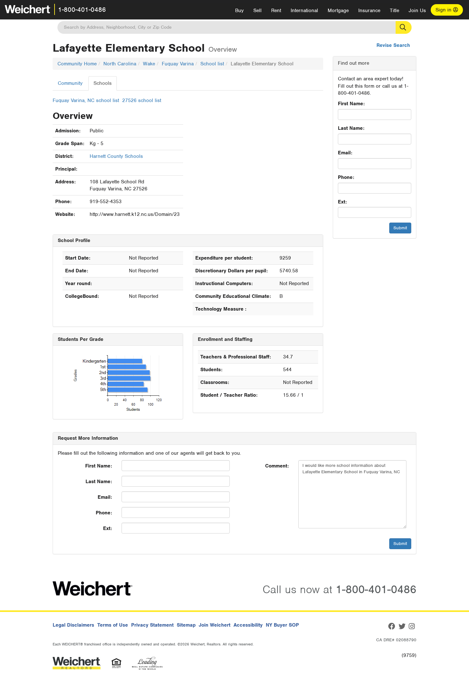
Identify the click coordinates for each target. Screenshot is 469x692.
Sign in (444, 10)
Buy (239, 10)
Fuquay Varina (178, 64)
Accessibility (248, 625)
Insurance (369, 10)
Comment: (277, 466)
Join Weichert (214, 625)
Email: (345, 153)
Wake (149, 64)
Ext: (342, 202)
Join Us (417, 10)
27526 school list (141, 100)
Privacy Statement (152, 625)
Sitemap (186, 625)
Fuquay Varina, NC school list (86, 100)
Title (394, 10)
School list (212, 64)
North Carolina (119, 64)
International (304, 10)
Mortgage (338, 10)
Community (70, 83)
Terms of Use (112, 625)
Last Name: (351, 128)
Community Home (77, 64)
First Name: (351, 103)
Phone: (346, 177)
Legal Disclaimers (73, 625)
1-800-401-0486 (82, 9)
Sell (257, 10)
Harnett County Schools (116, 156)
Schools (102, 83)
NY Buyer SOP (282, 625)
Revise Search (393, 45)
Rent (276, 10)
